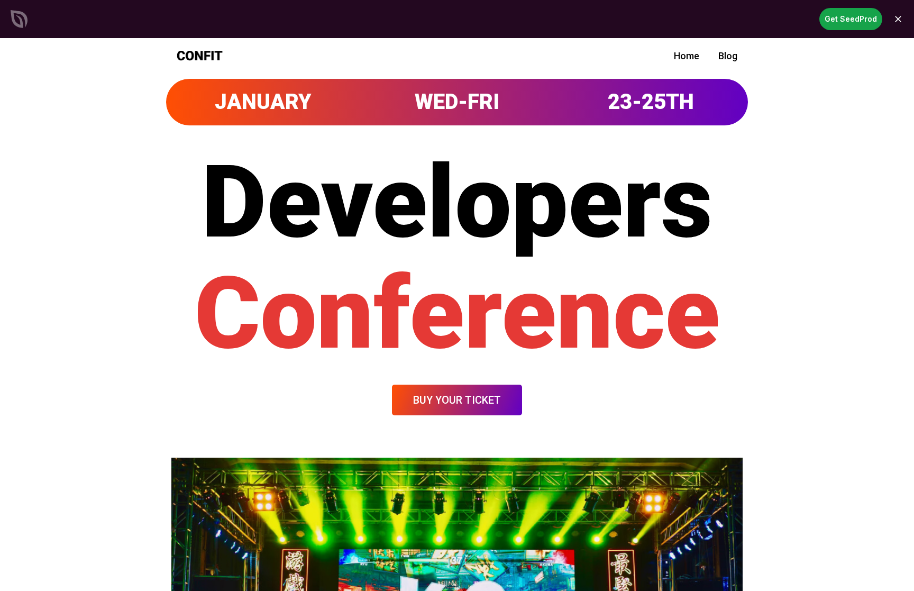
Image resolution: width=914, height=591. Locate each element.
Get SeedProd (851, 18)
